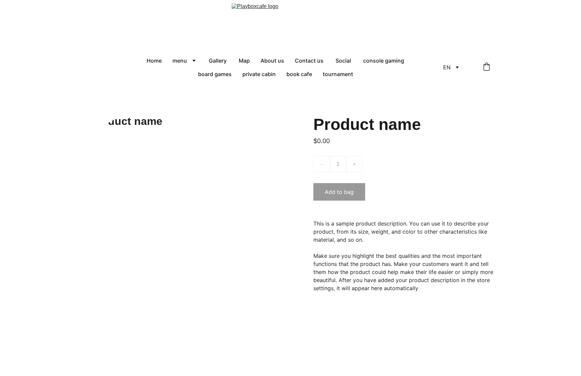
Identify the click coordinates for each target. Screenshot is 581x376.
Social (344, 60)
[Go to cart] (486, 67)
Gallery (218, 60)
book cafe (299, 74)
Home (154, 60)
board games (215, 74)
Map (244, 60)
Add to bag (339, 192)
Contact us (310, 60)
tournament (338, 74)
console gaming (383, 60)
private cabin (259, 74)
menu (179, 60)
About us (272, 60)
